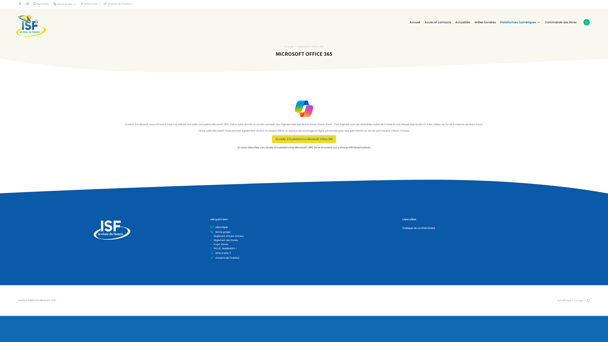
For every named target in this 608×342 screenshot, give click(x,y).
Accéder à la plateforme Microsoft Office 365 (304, 139)
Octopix (579, 300)
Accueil (415, 22)
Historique (42, 4)
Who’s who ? (92, 4)
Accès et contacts (438, 22)
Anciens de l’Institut (119, 4)
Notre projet (65, 4)
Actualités (462, 22)
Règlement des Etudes (226, 240)
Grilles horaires (485, 22)
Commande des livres (561, 22)
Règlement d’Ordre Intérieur (229, 236)
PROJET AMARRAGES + (225, 248)
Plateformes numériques (518, 22)
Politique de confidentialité (418, 228)
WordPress (564, 300)
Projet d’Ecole (221, 244)
